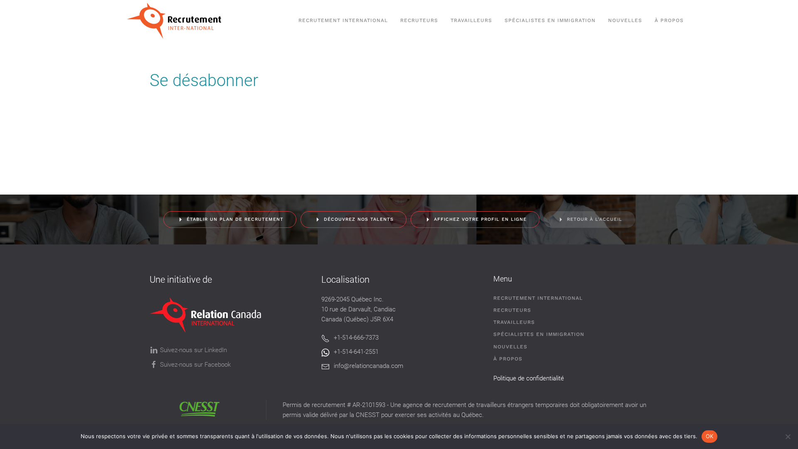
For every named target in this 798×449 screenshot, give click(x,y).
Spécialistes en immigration (538, 334)
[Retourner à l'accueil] (178, 21)
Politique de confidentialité (528, 378)
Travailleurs (471, 20)
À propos (669, 20)
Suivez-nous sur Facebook (195, 364)
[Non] (787, 436)
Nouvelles (625, 20)
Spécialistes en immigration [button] (550, 20)
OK (710, 436)
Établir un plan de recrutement (235, 219)
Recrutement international (343, 20)
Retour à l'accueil (594, 219)
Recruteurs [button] (419, 20)
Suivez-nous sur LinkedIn (193, 350)
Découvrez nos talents (359, 219)
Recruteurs (512, 310)
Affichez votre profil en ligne (480, 219)
